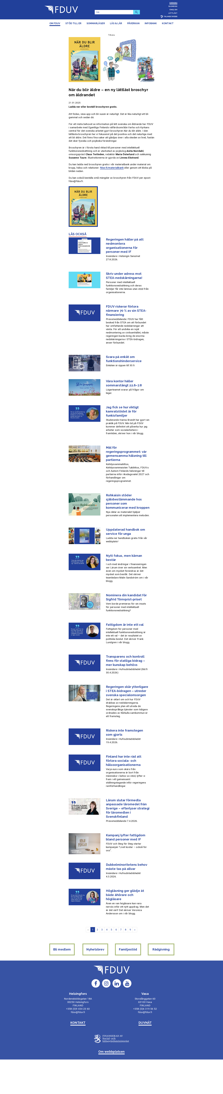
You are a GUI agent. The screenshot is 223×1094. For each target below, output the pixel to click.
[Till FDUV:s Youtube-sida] (127, 983)
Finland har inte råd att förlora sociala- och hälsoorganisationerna (123, 761)
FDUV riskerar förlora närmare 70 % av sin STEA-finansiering (126, 311)
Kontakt (168, 23)
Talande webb (170, 16)
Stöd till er (73, 23)
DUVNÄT (145, 1023)
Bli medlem (62, 949)
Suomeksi (172, 6)
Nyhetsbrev (95, 949)
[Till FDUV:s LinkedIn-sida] (117, 983)
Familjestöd (128, 949)
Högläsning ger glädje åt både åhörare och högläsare (125, 895)
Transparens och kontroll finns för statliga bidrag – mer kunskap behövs (125, 661)
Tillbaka (111, 35)
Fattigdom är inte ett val (125, 625)
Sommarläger (96, 23)
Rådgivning (161, 949)
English (173, 10)
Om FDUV (54, 23)
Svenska (173, 3)
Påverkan (133, 23)
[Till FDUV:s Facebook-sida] (96, 983)
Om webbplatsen (111, 1051)
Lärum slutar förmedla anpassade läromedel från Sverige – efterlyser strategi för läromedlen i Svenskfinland (128, 808)
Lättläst (172, 13)
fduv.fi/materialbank (112, 167)
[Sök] (136, 12)
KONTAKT (77, 1023)
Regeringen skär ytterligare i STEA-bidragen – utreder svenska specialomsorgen (127, 691)
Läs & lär (116, 23)
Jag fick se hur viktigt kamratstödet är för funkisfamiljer (122, 411)
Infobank (151, 23)
